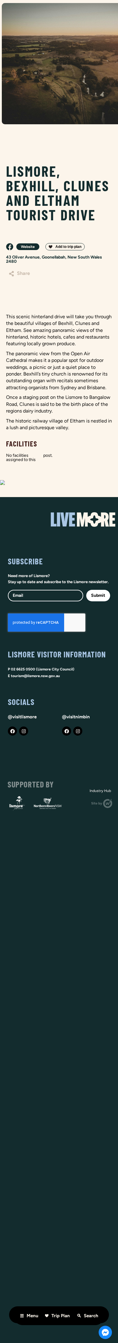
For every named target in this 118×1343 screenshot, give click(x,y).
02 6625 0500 (23, 669)
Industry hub (100, 791)
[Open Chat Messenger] (105, 1332)
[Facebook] (12, 731)
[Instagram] (23, 731)
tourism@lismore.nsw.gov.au (35, 676)
